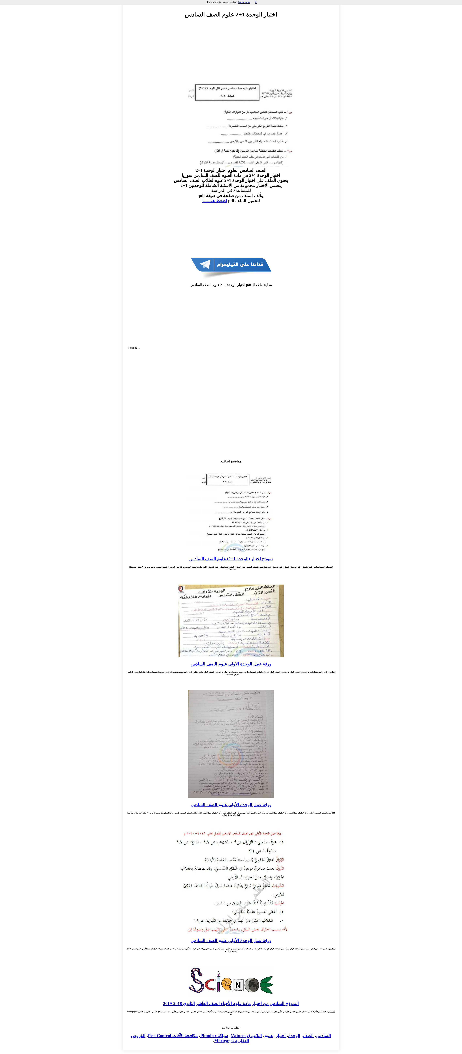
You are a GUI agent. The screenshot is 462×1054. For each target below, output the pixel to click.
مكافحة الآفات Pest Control (173, 1035)
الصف (308, 1035)
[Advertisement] (231, 53)
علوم (268, 1035)
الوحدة (294, 1035)
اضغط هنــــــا (214, 200)
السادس (323, 1035)
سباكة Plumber (214, 1035)
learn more (244, 2)
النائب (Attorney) (246, 1035)
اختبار (281, 1035)
